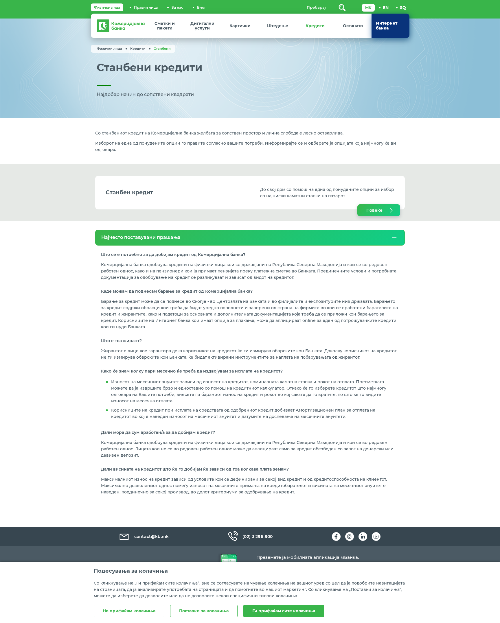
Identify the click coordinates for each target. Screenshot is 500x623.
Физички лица (107, 7)
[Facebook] (336, 536)
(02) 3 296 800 (257, 536)
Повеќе (374, 210)
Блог (201, 7)
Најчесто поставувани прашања (141, 237)
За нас (177, 7)
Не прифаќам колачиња (129, 610)
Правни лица (146, 7)
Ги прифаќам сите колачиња (283, 610)
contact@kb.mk (151, 536)
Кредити (138, 49)
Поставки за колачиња (204, 610)
